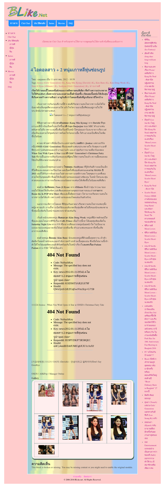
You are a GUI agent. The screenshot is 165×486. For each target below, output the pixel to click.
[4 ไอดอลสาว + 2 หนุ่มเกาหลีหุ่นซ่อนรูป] (121, 110)
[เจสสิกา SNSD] (46, 395)
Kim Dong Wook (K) (119, 82)
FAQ (71, 23)
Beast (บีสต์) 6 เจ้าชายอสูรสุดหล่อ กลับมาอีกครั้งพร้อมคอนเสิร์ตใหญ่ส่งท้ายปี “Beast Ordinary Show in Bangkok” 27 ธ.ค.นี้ (151, 375)
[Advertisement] (82, 57)
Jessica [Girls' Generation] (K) (51, 82)
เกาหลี (12, 44)
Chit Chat (25, 23)
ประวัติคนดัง (39, 23)
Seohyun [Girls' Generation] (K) (73, 86)
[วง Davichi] (95, 410)
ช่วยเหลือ (77, 476)
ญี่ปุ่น (12, 48)
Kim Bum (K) (102, 82)
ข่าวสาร (13, 23)
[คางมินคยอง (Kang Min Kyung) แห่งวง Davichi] (71, 438)
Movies (61, 23)
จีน (11, 51)
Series (51, 23)
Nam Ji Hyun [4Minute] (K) (44, 86)
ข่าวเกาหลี (95, 86)
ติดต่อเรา (88, 476)
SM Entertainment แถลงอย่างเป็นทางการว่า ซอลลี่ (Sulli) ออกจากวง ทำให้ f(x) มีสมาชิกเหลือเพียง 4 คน (151, 455)
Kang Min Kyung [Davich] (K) (80, 82)
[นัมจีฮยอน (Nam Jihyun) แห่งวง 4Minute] (46, 453)
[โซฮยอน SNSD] (71, 405)
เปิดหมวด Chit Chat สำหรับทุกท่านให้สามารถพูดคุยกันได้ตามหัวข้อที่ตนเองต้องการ (82, 41)
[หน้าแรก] (27, 17)
